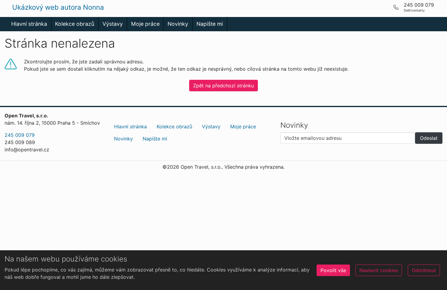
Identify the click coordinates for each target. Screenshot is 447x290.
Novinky (178, 24)
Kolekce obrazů (74, 24)
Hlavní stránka (29, 24)
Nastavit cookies (378, 270)
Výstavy (112, 24)
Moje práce (145, 24)
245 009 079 (20, 135)
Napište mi (209, 24)
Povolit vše (333, 270)
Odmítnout (424, 270)
